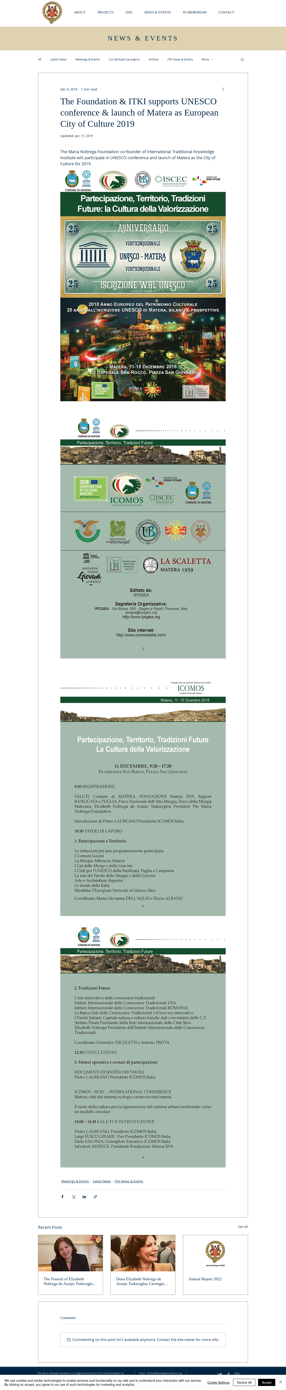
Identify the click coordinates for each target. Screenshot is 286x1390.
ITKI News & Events (180, 59)
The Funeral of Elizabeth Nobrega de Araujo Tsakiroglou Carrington (69, 1281)
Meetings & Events (87, 59)
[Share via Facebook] (62, 1197)
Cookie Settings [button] (218, 1382)
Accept (266, 1382)
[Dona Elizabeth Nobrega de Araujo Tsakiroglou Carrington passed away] (143, 1253)
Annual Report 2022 (205, 1279)
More (205, 59)
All (39, 59)
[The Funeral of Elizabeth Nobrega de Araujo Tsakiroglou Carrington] (70, 1253)
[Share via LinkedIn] (84, 1197)
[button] (197, 12)
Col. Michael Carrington (124, 59)
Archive (153, 59)
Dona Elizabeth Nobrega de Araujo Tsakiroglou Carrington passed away (141, 1281)
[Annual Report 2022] (215, 1253)
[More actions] (223, 89)
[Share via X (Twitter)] (73, 1197)
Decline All (244, 1382)
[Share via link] (95, 1197)
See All (243, 1227)
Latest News (58, 59)
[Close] (280, 1382)
